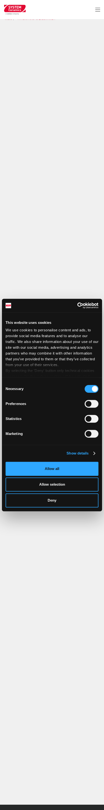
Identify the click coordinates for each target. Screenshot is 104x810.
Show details (78, 453)
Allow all (52, 469)
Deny (52, 500)
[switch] (91, 404)
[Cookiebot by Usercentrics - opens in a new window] (77, 305)
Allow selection (52, 484)
